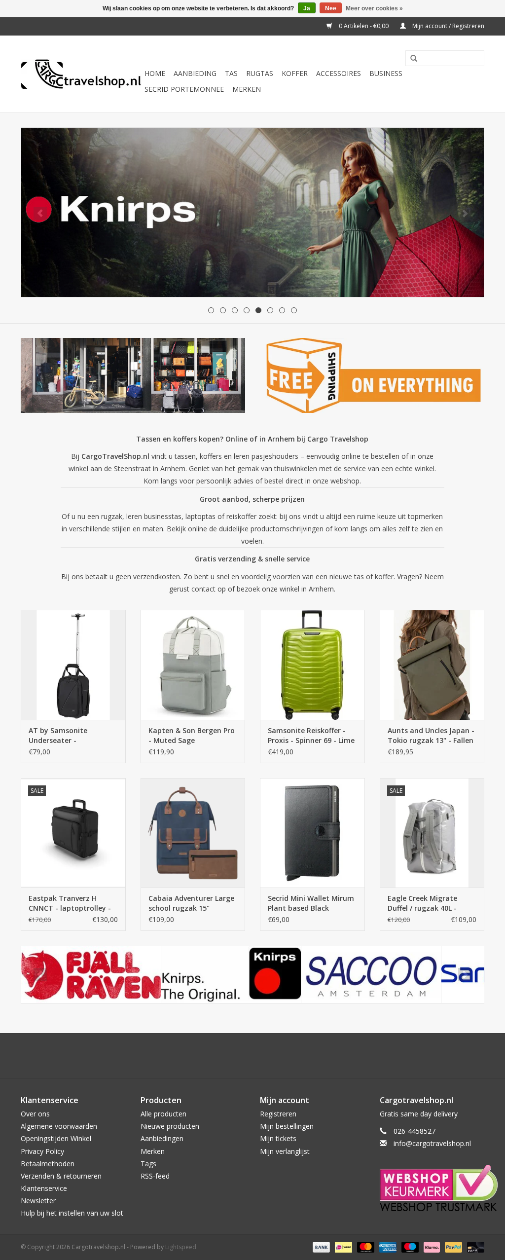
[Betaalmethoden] (320, 1246)
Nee (330, 8)
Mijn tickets (278, 1138)
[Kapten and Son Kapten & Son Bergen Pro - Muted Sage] (193, 665)
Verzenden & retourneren (61, 1176)
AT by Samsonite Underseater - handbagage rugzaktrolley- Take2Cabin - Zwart (63, 735)
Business (385, 73)
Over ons (35, 1113)
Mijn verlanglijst (285, 1151)
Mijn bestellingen (287, 1126)
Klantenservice (44, 1188)
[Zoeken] (410, 58)
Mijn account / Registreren (447, 26)
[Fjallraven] (91, 974)
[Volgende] (464, 213)
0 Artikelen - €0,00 (363, 26)
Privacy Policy (42, 1151)
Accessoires (338, 73)
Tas (231, 73)
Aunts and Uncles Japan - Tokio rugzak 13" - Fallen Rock (431, 735)
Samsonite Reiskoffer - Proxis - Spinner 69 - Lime (311, 735)
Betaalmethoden (47, 1163)
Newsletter (38, 1200)
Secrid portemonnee (184, 89)
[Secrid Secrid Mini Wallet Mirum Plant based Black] (312, 833)
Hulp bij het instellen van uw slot (72, 1213)
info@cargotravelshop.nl (432, 1143)
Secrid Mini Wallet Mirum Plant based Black (311, 903)
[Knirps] (231, 974)
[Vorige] (40, 213)
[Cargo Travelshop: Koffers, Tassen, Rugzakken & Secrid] (81, 74)
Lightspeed (180, 1247)
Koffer (295, 73)
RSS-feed (155, 1176)
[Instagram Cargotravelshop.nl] (261, 1056)
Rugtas (259, 73)
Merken (246, 89)
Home (154, 73)
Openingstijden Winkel (56, 1138)
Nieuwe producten (170, 1126)
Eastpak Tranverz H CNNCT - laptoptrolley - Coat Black (70, 903)
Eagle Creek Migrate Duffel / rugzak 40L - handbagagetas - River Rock (427, 903)
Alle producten (163, 1113)
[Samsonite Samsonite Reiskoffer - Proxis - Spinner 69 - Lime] (312, 665)
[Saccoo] (371, 974)
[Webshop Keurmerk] (432, 1188)
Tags (148, 1163)
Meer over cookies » (374, 8)
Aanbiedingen (162, 1138)
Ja (306, 8)
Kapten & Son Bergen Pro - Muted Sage (191, 735)
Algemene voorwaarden (59, 1126)
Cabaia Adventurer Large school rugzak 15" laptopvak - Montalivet (191, 903)
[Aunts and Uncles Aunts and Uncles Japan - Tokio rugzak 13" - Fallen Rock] (432, 665)
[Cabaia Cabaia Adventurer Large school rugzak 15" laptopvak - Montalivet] (193, 833)
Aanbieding (195, 73)
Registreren (278, 1113)
